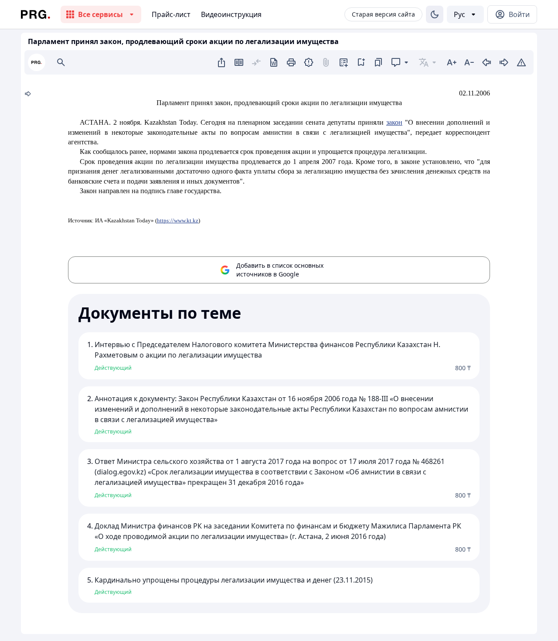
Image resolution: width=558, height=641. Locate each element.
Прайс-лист (171, 14)
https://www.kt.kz (177, 220)
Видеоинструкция (231, 14)
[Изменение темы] (434, 14)
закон (394, 122)
